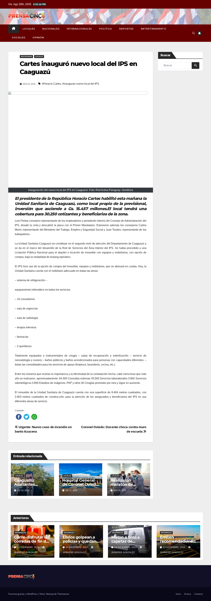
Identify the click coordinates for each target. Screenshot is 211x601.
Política (105, 28)
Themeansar (63, 594)
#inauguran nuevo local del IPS (80, 83)
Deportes (126, 28)
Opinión (38, 37)
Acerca (187, 594)
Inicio (178, 594)
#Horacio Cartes (51, 83)
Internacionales (79, 28)
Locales (29, 28)
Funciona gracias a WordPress (23, 594)
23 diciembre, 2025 (174, 547)
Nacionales (51, 28)
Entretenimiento (153, 28)
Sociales (18, 37)
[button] (193, 33)
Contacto (198, 594)
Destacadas (26, 56)
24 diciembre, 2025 (28, 547)
